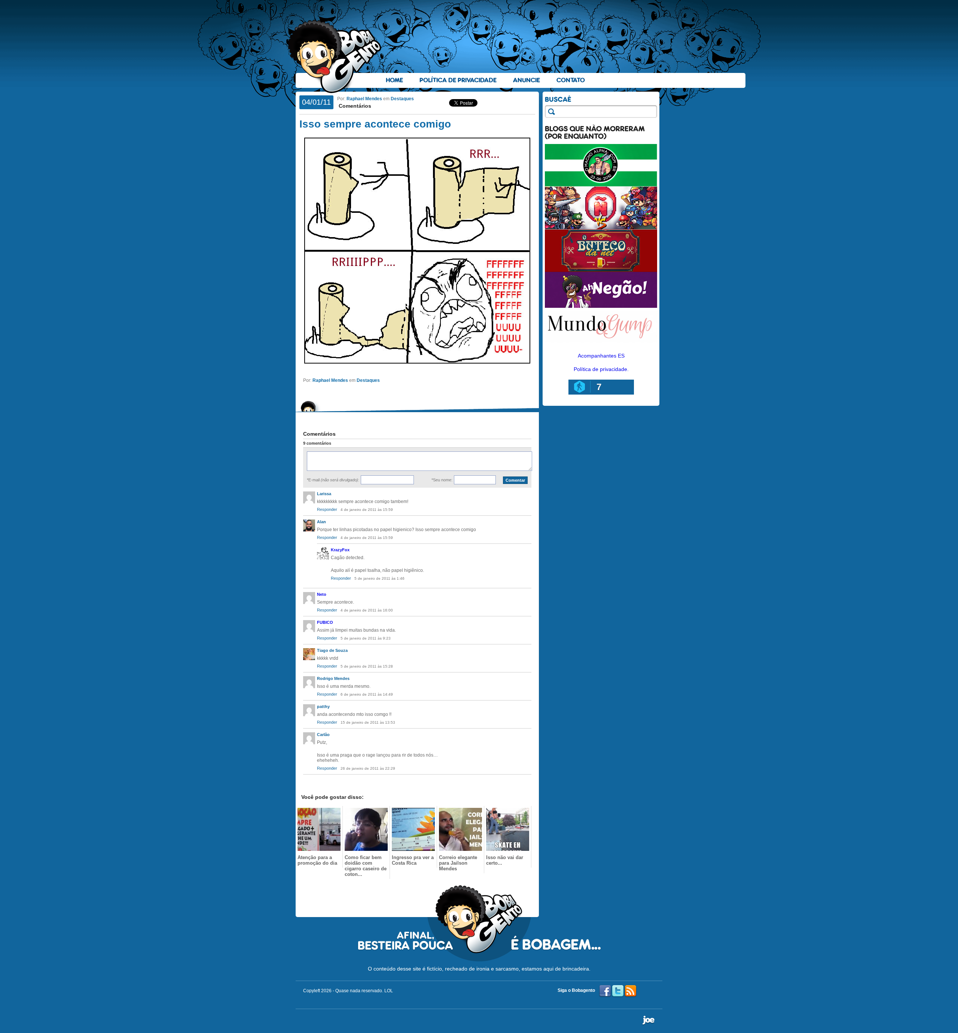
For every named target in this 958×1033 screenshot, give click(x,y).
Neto (321, 594)
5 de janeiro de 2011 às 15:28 (367, 666)
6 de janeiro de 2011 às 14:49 (367, 694)
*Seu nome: (441, 480)
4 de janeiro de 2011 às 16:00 (367, 610)
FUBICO (325, 622)
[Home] (335, 56)
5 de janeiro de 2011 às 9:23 (366, 638)
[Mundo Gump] (601, 343)
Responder (327, 509)
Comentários (354, 106)
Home (394, 80)
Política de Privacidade (458, 80)
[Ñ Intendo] (601, 227)
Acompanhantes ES (601, 356)
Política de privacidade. (601, 369)
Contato (570, 80)
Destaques (402, 98)
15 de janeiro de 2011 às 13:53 (368, 722)
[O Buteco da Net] (601, 270)
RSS (630, 991)
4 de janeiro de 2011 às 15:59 (367, 510)
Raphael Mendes (364, 98)
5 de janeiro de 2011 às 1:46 (379, 578)
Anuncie (526, 80)
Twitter (617, 991)
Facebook (605, 991)
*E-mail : (333, 480)
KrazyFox (340, 550)
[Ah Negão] (601, 306)
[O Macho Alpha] (601, 185)
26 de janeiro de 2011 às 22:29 (368, 768)
